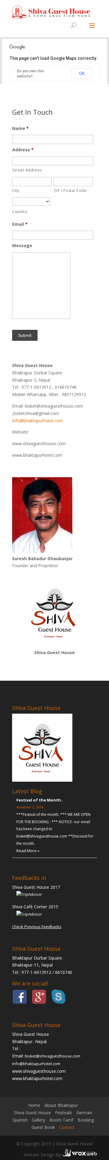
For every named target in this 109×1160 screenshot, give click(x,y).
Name (20, 128)
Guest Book (43, 1127)
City (15, 190)
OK (81, 73)
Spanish (20, 1120)
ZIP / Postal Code (70, 190)
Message (22, 245)
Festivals (63, 1112)
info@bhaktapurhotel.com (37, 420)
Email (20, 224)
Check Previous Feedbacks (36, 926)
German (84, 1112)
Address (23, 150)
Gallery (38, 1120)
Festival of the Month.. (39, 800)
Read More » (27, 850)
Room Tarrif (61, 1120)
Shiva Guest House (32, 1112)
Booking (86, 1120)
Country (19, 211)
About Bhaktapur (61, 1105)
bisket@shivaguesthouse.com (52, 1056)
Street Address (26, 170)
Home (34, 1105)
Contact (66, 1127)
